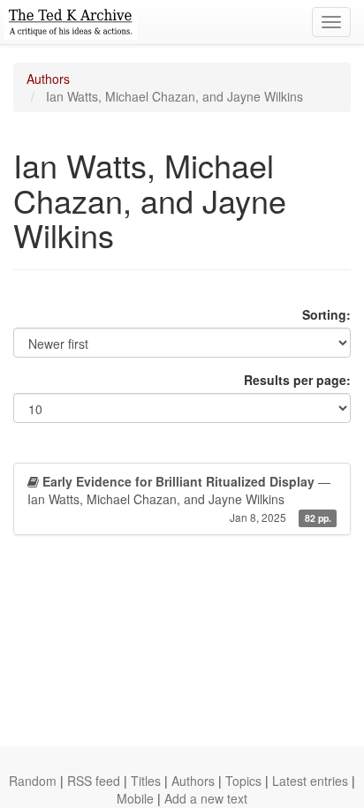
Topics (243, 780)
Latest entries (310, 780)
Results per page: (297, 380)
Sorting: (326, 314)
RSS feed (93, 780)
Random (33, 780)
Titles (146, 780)
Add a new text (205, 798)
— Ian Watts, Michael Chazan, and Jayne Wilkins (179, 498)
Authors (48, 78)
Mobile (135, 798)
